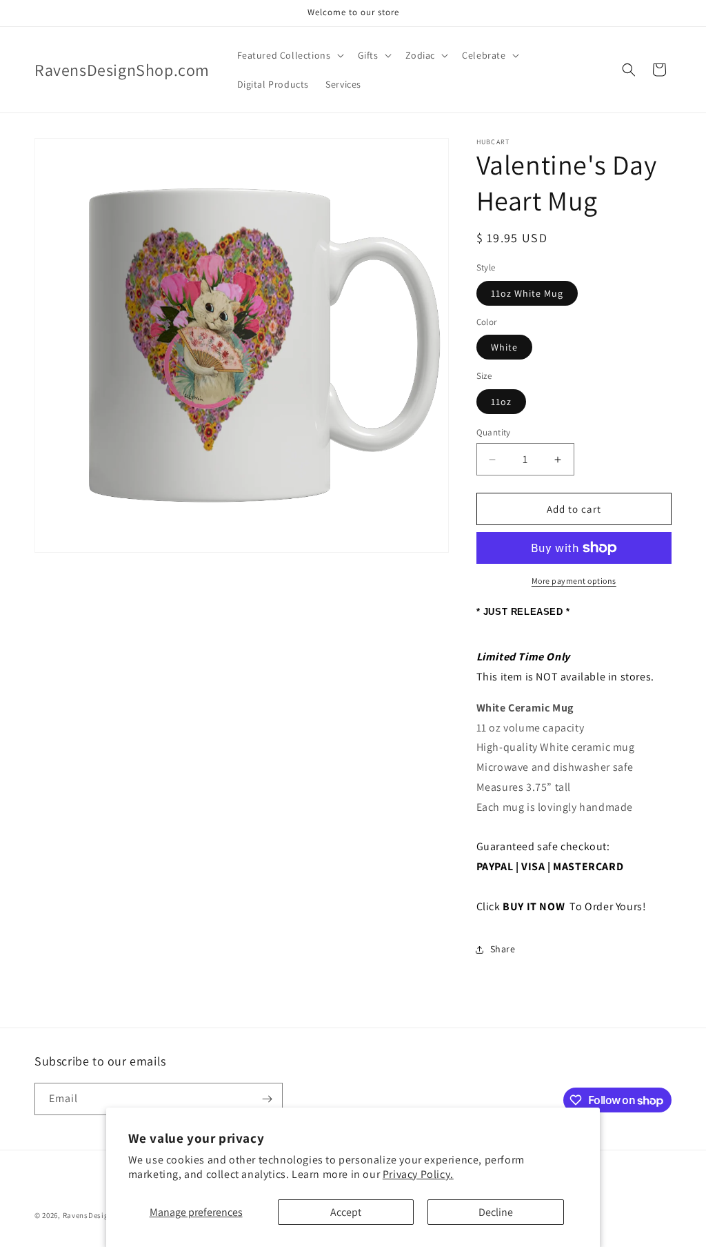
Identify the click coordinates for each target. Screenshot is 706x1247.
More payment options (574, 581)
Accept (345, 1212)
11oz (501, 401)
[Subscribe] (267, 1099)
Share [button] (503, 949)
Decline (495, 1212)
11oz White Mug (527, 293)
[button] (289, 55)
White (504, 347)
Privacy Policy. (418, 1174)
